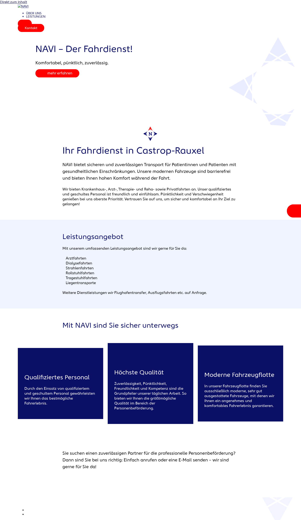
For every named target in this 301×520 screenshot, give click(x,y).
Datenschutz (36, 514)
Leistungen (35, 17)
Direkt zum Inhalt (13, 2)
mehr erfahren (59, 73)
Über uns (34, 13)
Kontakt (31, 28)
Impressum (34, 510)
